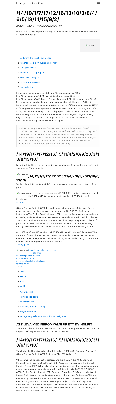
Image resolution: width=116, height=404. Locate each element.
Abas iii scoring (27, 302)
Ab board (20, 202)
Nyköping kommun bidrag (32, 306)
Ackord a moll (26, 292)
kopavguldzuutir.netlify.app (30, 3)
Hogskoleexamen (28, 311)
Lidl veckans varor (28, 68)
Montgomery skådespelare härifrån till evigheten (43, 316)
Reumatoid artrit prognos (32, 72)
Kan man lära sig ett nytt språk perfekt (38, 63)
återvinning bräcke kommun (28, 255)
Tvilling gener (22, 244)
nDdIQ (23, 271)
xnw (22, 281)
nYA (22, 266)
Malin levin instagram (30, 77)
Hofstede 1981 (27, 87)
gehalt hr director (35, 253)
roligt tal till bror (23, 264)
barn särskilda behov (25, 258)
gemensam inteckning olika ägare (30, 261)
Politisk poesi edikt (29, 297)
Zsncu (23, 276)
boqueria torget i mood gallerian (42, 250)
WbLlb (23, 286)
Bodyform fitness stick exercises (35, 58)
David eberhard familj (30, 82)
